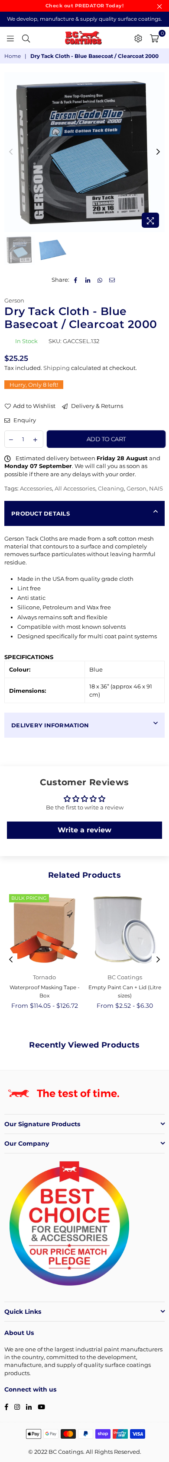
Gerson (14, 300)
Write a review (84, 830)
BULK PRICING (29, 898)
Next (158, 152)
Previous (10, 152)
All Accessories (75, 488)
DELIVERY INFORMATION (50, 725)
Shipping (56, 367)
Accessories (36, 488)
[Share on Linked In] (88, 279)
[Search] (26, 37)
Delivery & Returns (96, 405)
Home (12, 56)
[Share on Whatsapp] (100, 279)
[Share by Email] (112, 279)
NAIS (156, 488)
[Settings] (138, 37)
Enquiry (24, 420)
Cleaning (111, 488)
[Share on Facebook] (76, 279)
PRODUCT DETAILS (40, 513)
